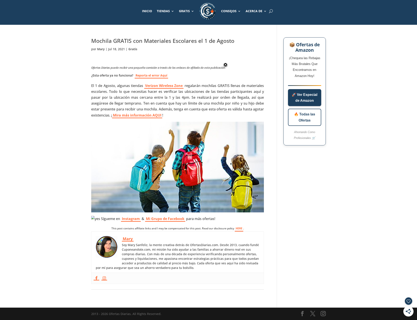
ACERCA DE (254, 11)
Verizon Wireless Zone (164, 85)
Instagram (131, 218)
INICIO (147, 11)
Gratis (132, 49)
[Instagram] (104, 278)
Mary (101, 49)
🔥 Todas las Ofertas (304, 117)
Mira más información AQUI (137, 115)
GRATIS (184, 11)
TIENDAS (163, 11)
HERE (239, 228)
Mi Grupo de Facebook (165, 218)
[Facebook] (96, 278)
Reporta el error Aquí (151, 75)
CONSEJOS (229, 11)
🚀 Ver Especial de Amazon (304, 97)
